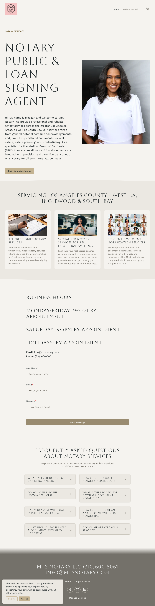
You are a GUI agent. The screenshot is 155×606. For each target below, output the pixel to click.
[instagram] (77, 590)
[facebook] (70, 590)
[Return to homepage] (11, 9)
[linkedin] (85, 590)
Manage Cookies (77, 598)
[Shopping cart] (147, 9)
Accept (24, 599)
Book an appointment (19, 171)
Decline (11, 599)
